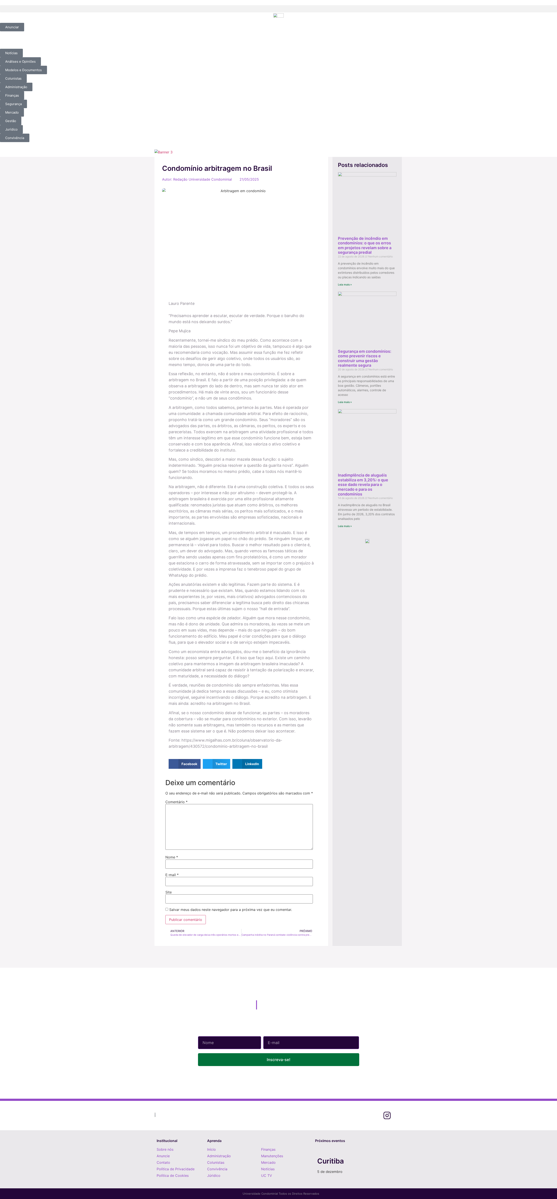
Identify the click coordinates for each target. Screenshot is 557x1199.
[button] (278, 8)
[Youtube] (399, 1115)
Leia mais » (345, 284)
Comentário (176, 802)
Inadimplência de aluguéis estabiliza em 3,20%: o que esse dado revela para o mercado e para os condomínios (363, 484)
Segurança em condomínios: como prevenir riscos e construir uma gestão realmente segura (364, 358)
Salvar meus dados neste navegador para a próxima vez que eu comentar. (230, 909)
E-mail (172, 875)
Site (168, 892)
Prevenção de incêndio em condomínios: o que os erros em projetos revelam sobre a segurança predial (364, 245)
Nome (171, 857)
